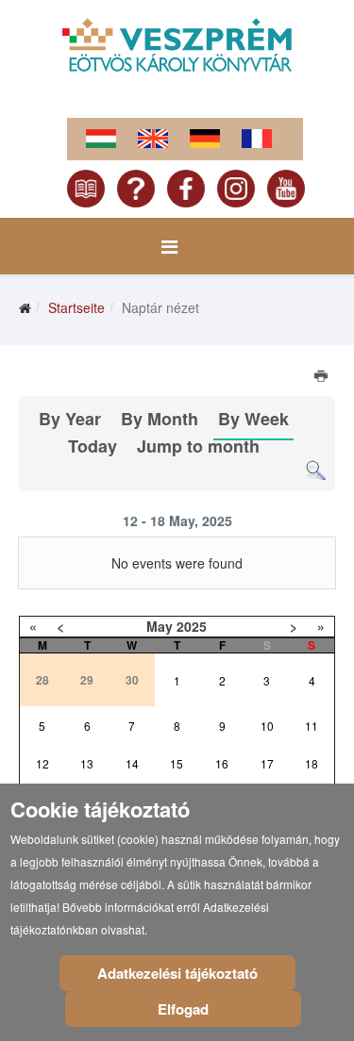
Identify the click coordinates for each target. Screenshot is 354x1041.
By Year (70, 418)
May (159, 626)
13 (86, 763)
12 (42, 763)
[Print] (322, 378)
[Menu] (169, 246)
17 (267, 763)
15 (176, 763)
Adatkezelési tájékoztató (177, 973)
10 (267, 726)
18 (311, 763)
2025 (192, 626)
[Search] (316, 471)
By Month (159, 418)
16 (221, 763)
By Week (253, 418)
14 (132, 763)
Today (92, 446)
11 (311, 726)
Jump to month (198, 446)
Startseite (76, 307)
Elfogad (183, 1009)
